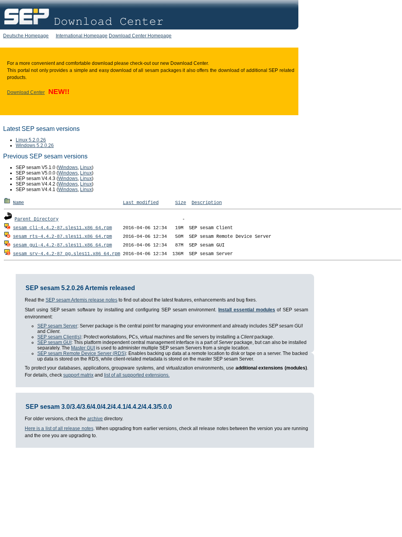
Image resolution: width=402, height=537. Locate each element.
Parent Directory (36, 219)
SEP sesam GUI (54, 342)
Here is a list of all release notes (59, 428)
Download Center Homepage (140, 36)
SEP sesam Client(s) (59, 337)
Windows (68, 167)
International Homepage (82, 36)
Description (207, 203)
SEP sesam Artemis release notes (81, 300)
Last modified (141, 203)
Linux (86, 167)
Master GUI (83, 348)
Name (18, 203)
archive (95, 418)
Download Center (26, 92)
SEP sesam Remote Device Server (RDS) (81, 353)
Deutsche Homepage (26, 36)
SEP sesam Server (57, 326)
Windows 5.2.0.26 (35, 145)
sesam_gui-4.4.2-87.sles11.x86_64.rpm (62, 245)
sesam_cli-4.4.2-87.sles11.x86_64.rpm (62, 228)
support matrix (78, 375)
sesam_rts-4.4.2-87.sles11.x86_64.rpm (62, 236)
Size (180, 203)
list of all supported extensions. (137, 375)
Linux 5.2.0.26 (31, 140)
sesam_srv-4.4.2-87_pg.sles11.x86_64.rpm (66, 254)
